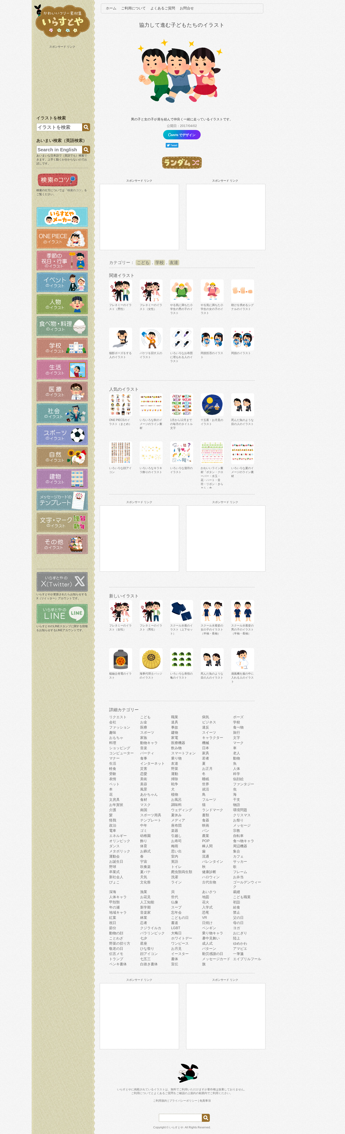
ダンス (114, 846)
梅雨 (174, 846)
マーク (238, 743)
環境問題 (240, 810)
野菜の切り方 (119, 943)
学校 (159, 262)
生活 (112, 763)
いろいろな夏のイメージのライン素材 (242, 472)
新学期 (145, 907)
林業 (143, 918)
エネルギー (118, 836)
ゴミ (143, 830)
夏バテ (145, 872)
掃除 (174, 779)
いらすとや (176, 1127)
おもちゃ (116, 738)
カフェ (238, 856)
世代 (174, 897)
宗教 (236, 830)
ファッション (119, 727)
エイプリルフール (247, 959)
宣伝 (174, 964)
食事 (143, 758)
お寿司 (176, 841)
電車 (112, 830)
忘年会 (176, 912)
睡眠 (205, 779)
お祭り (238, 820)
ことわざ (116, 938)
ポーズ (238, 717)
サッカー (240, 861)
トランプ (116, 959)
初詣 (236, 902)
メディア (178, 820)
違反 (205, 727)
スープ (176, 907)
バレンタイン (212, 861)
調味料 (176, 805)
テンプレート (150, 820)
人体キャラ (118, 897)
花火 (205, 902)
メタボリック (119, 851)
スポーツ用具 (150, 815)
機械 (205, 743)
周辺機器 (240, 846)
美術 (143, 779)
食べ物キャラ (243, 841)
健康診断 (209, 872)
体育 (143, 846)
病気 (205, 717)
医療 (143, 727)
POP (206, 841)
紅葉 (112, 918)
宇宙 (143, 861)
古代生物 (209, 882)
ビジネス (209, 722)
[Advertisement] (62, 79)
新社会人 (116, 877)
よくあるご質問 (162, 8)
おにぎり (240, 933)
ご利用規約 (160, 1100)
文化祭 (145, 882)
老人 (236, 753)
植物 (174, 794)
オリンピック (119, 841)
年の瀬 (114, 907)
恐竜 (205, 912)
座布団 (176, 825)
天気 (143, 877)
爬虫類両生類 (181, 872)
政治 (112, 825)
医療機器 (178, 743)
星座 (143, 943)
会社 (112, 722)
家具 (205, 753)
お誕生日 (116, 861)
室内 (174, 856)
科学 (236, 774)
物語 (236, 805)
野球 (112, 867)
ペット (114, 784)
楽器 (174, 830)
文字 (236, 738)
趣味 (112, 732)
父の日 (238, 918)
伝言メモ (116, 954)
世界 (205, 784)
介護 (112, 810)
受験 (112, 774)
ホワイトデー (181, 938)
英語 (174, 861)
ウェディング (181, 810)
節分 (112, 928)
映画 (205, 825)
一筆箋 (238, 954)
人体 (236, 769)
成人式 (207, 943)
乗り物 (176, 758)
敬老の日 (116, 949)
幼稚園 (145, 836)
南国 (143, 810)
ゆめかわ (240, 943)
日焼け (207, 923)
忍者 (143, 923)
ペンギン (209, 928)
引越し (176, 836)
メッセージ (242, 825)
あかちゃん (149, 794)
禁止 (236, 912)
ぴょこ (114, 882)
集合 (236, 851)
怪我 (112, 820)
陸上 (236, 938)
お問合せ (187, 8)
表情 (112, 779)
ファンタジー (243, 784)
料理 (112, 743)
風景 (143, 789)
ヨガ (236, 928)
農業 (205, 836)
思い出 (176, 851)
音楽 (143, 748)
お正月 (207, 769)
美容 (143, 784)
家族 (143, 738)
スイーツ (209, 732)
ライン (176, 882)
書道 (174, 923)
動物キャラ (149, 743)
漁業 (143, 892)
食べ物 (238, 727)
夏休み (176, 815)
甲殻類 (114, 902)
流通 (205, 856)
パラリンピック (152, 933)
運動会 (114, 856)
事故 (174, 727)
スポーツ (147, 732)
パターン (209, 949)
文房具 (114, 800)
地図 (205, 897)
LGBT (175, 928)
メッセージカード (216, 959)
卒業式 (114, 872)
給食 (236, 907)
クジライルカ (150, 928)
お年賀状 (116, 805)
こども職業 (242, 897)
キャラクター (212, 738)
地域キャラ (118, 912)
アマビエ (240, 949)
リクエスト (118, 717)
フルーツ (209, 800)
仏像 (174, 902)
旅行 (236, 732)
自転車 (238, 836)
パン (205, 830)
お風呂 (176, 800)
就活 (205, 789)
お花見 (145, 897)
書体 (174, 959)
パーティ (147, 753)
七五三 (145, 959)
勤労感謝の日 (212, 954)
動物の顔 (116, 933)
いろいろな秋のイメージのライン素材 (151, 424)
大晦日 (176, 933)
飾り (143, 841)
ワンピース (180, 943)
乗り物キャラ (212, 933)
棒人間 (207, 846)
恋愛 (143, 774)
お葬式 (145, 851)
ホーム (111, 8)
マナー (114, 758)
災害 (143, 769)
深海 (112, 892)
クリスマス (242, 815)
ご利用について (133, 8)
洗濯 (174, 877)
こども (143, 262)
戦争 (174, 784)
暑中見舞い (211, 938)
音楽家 (145, 912)
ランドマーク (212, 810)
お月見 (176, 949)
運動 (174, 774)
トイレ (176, 867)
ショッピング (119, 748)
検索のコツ (74, 190)
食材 (143, 800)
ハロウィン (211, 877)
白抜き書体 (149, 964)
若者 (205, 758)
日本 (205, 748)
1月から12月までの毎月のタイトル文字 (181, 424)
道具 (174, 722)
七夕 (143, 938)
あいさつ (209, 892)
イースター (180, 954)
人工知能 (147, 902)
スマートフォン (183, 753)
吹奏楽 (145, 867)
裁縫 (236, 892)
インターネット (152, 763)
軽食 (112, 769)
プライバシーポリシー (183, 1100)
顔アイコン (149, 954)
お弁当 (238, 877)
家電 (174, 738)
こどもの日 (180, 918)
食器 (205, 820)
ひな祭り (147, 949)
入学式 (207, 907)
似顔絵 (238, 779)
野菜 (174, 769)
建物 (174, 732)
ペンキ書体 (118, 964)
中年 (143, 825)
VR (204, 918)
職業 (174, 717)
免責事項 (205, 1100)
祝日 (112, 923)
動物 (236, 758)
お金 (143, 722)
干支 (236, 800)
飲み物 (176, 748)
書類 (205, 815)
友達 (174, 262)
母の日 (238, 923)
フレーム (240, 872)
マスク (145, 805)
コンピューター (121, 753)
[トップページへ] (62, 37)
